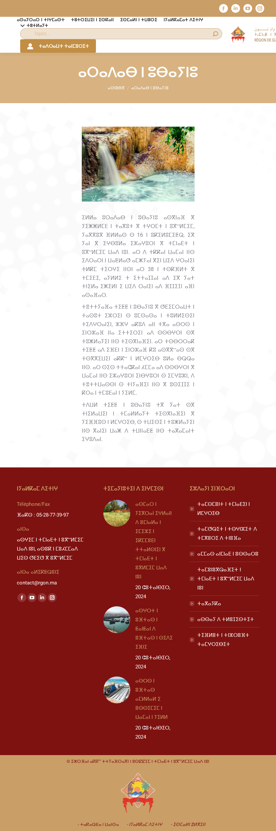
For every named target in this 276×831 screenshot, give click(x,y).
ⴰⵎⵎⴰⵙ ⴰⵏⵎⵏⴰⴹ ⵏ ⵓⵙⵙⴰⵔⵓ (227, 554)
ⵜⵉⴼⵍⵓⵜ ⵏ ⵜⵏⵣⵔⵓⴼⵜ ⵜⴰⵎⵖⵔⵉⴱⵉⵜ (223, 639)
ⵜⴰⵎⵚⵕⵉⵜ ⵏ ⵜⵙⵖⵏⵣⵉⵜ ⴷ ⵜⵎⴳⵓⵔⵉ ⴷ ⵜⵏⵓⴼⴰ (227, 533)
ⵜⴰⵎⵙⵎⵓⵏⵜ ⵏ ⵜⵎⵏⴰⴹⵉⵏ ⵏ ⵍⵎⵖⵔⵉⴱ (223, 508)
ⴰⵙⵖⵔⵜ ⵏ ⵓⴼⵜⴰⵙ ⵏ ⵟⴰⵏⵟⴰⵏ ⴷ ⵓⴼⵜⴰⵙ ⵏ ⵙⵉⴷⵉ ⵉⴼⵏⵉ (154, 629)
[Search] (215, 33)
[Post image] (116, 513)
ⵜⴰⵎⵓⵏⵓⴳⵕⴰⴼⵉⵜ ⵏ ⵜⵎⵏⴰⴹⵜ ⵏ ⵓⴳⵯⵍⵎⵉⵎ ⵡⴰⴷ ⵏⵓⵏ (225, 579)
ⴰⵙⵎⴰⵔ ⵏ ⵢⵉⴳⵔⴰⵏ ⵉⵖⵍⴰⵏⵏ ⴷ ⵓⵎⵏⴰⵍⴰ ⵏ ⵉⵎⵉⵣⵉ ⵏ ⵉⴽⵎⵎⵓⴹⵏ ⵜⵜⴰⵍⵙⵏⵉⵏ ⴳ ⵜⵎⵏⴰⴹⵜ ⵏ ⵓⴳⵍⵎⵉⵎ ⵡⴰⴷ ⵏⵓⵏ (153, 540)
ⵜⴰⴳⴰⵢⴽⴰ (209, 604)
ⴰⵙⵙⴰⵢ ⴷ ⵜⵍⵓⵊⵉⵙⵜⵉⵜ (225, 619)
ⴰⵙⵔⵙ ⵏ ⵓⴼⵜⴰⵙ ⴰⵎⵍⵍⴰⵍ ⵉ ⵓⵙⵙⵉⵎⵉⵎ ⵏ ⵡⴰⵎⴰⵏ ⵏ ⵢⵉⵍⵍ (151, 699)
